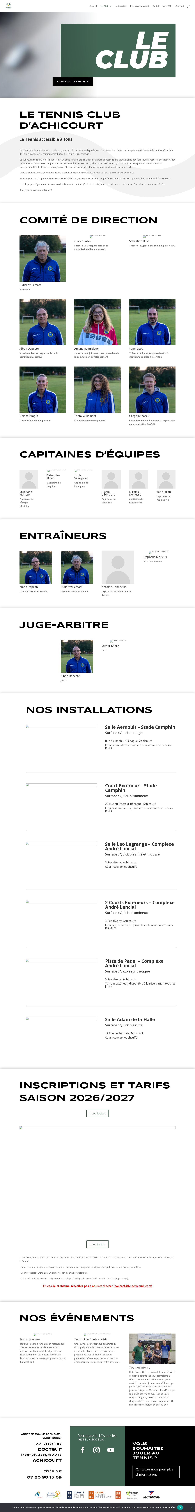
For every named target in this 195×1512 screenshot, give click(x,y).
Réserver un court (139, 6)
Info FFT (167, 6)
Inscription (97, 1113)
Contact (179, 6)
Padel (156, 6)
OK (180, 1507)
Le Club (104, 6)
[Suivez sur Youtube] (110, 1450)
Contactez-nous (73, 81)
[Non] (191, 1507)
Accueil (93, 6)
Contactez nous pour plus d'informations (154, 1472)
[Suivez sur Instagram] (96, 1450)
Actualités (120, 6)
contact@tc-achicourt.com (133, 1286)
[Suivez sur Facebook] (82, 1450)
